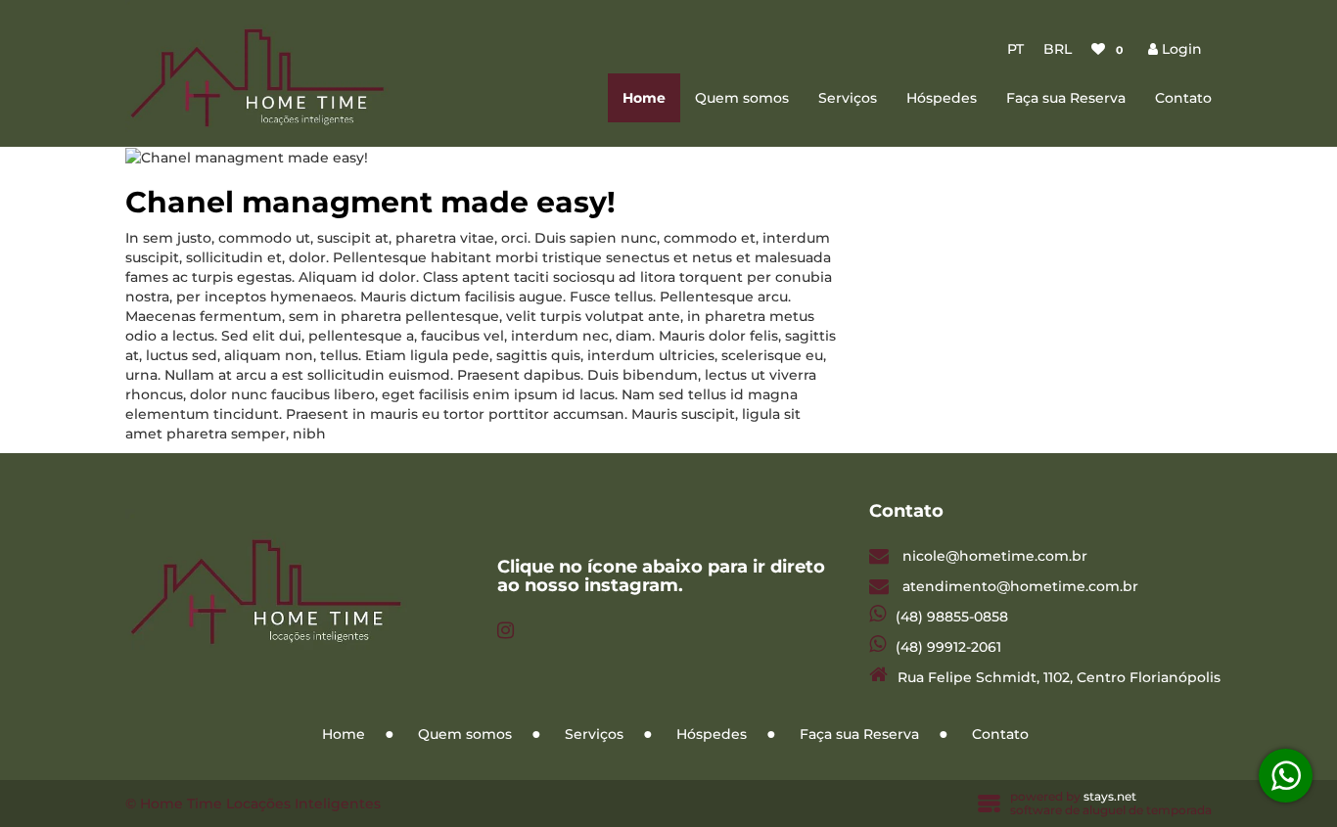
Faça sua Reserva (1066, 98)
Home (644, 98)
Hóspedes (941, 98)
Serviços (847, 98)
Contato (1183, 98)
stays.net (1109, 796)
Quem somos (742, 98)
